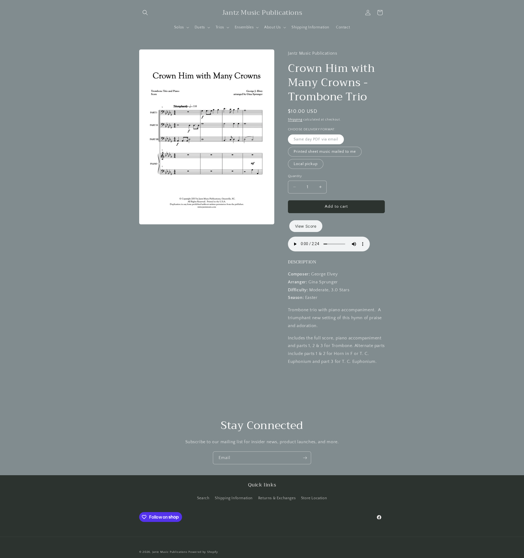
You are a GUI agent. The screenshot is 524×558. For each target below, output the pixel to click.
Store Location (314, 498)
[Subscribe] (305, 457)
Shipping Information (234, 498)
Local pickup (306, 164)
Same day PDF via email (316, 139)
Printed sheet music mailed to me (325, 151)
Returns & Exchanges (277, 498)
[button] (145, 13)
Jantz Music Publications (169, 552)
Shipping (295, 119)
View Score (306, 226)
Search (203, 498)
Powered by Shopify (203, 552)
